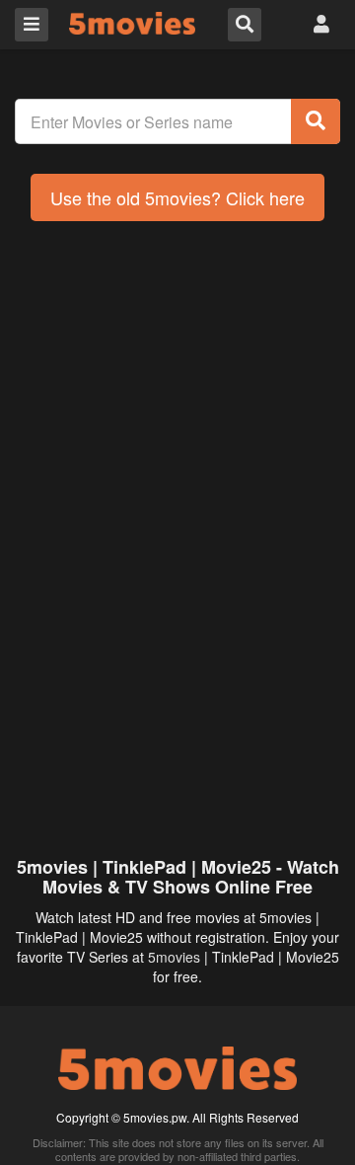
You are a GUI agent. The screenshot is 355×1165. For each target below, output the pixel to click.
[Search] (315, 121)
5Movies (132, 23)
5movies (174, 957)
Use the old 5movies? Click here (177, 197)
